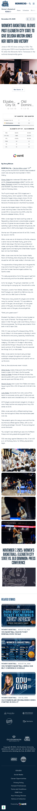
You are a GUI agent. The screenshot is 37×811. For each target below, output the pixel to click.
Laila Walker (5, 393)
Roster (33, 10)
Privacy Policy (19, 782)
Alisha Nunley (5, 370)
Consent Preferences (18, 786)
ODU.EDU (18, 770)
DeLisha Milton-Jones (20, 168)
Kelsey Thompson (6, 184)
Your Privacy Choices (18, 795)
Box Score (17, 89)
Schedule (26, 10)
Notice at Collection (18, 799)
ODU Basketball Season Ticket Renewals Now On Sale (14, 633)
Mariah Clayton (6, 384)
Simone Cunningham (13, 182)
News (19, 10)
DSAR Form (18, 792)
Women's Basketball (9, 629)
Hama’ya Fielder (6, 374)
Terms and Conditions (18, 789)
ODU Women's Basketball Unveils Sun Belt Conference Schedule (17, 667)
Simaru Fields (5, 179)
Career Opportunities (18, 778)
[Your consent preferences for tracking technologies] (4, 807)
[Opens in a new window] (14, 759)
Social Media (18, 774)
